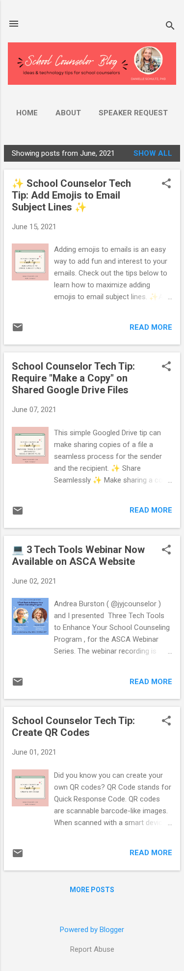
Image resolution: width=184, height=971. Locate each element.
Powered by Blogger (92, 929)
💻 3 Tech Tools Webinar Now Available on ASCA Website (78, 555)
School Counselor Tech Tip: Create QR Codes (73, 726)
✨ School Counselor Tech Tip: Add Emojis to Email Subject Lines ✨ (71, 195)
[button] (166, 184)
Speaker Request (133, 112)
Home (27, 112)
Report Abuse (92, 949)
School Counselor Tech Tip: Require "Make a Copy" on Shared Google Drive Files (73, 378)
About (68, 112)
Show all (152, 153)
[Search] (170, 27)
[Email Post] (18, 330)
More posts (92, 890)
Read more (151, 327)
